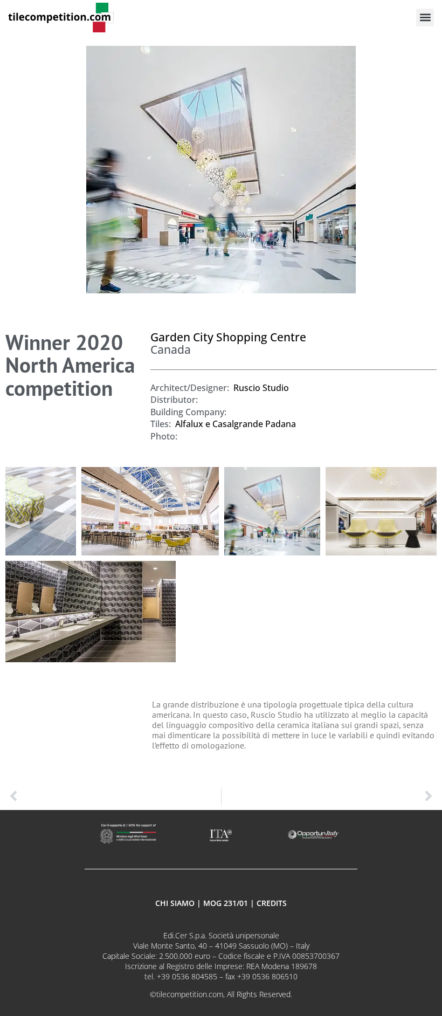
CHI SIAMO (175, 903)
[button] (425, 17)
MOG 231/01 (225, 903)
